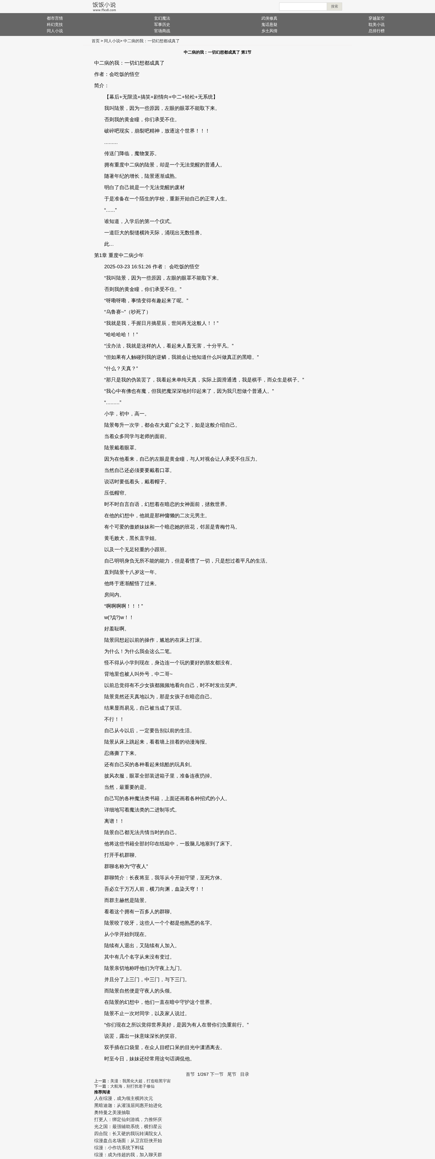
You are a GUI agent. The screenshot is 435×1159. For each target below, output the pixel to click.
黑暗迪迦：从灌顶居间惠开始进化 (128, 1105)
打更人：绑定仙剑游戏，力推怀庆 (128, 1119)
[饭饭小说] (104, 7)
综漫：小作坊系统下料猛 (119, 1147)
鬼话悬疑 (269, 24)
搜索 (334, 6)
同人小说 (55, 31)
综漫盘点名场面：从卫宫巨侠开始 (128, 1140)
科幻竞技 (55, 24)
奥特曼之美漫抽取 (112, 1112)
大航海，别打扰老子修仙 (132, 1086)
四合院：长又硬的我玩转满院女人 (128, 1133)
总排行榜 (377, 31)
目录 (244, 1074)
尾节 (231, 1074)
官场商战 (162, 31)
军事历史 (162, 24)
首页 (96, 41)
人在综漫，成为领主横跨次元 (123, 1098)
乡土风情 (269, 31)
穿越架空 (377, 18)
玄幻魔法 (162, 18)
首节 (190, 1074)
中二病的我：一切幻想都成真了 (151, 41)
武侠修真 (269, 18)
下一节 (217, 1074)
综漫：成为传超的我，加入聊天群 (128, 1154)
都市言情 (55, 18)
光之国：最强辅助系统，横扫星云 (128, 1126)
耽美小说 (377, 24)
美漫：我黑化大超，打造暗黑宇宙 (140, 1081)
